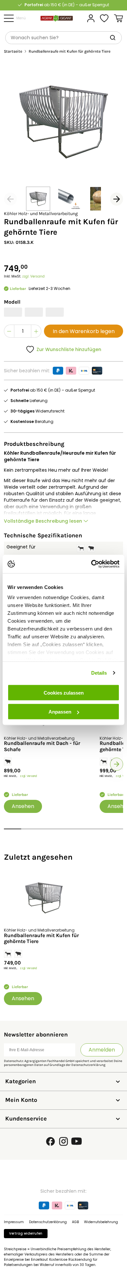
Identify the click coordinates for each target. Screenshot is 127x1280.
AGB (75, 1222)
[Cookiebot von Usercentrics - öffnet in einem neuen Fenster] (91, 564)
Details (99, 673)
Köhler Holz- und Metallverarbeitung (41, 213)
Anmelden (102, 1049)
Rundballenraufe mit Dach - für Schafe (42, 746)
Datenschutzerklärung (88, 1065)
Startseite (13, 51)
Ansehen (23, 806)
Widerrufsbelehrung (101, 1222)
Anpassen (60, 712)
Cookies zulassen (64, 692)
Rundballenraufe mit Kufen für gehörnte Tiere (41, 938)
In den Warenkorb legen (84, 331)
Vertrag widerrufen (25, 1233)
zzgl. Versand (33, 276)
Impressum (14, 1222)
